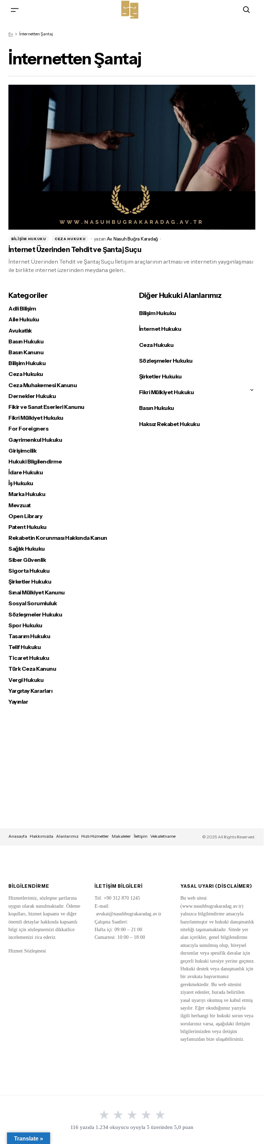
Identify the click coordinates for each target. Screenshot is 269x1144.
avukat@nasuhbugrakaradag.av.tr (128, 913)
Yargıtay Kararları (30, 691)
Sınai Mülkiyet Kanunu (36, 592)
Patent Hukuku (27, 527)
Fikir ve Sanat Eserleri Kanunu (46, 407)
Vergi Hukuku (25, 680)
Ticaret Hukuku (28, 658)
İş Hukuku (20, 483)
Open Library (25, 516)
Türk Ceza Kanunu (32, 668)
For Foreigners (28, 428)
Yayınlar (18, 701)
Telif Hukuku (24, 647)
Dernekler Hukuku (32, 396)
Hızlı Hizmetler (95, 836)
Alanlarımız (67, 836)
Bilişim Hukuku (28, 239)
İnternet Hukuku (160, 328)
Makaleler (121, 836)
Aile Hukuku (23, 319)
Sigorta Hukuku (28, 570)
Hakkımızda (41, 836)
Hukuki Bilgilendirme (35, 461)
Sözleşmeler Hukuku (35, 614)
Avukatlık (20, 330)
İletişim (140, 836)
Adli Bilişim (22, 308)
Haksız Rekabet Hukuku (169, 423)
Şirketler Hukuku (29, 581)
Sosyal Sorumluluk (32, 603)
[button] (14, 9)
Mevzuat (19, 505)
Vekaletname (162, 836)
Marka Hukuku (26, 494)
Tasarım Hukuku (29, 636)
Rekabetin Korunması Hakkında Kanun (57, 538)
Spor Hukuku (25, 625)
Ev (10, 33)
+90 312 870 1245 (122, 898)
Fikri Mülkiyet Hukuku (35, 417)
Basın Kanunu (25, 352)
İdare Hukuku (25, 472)
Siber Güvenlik (27, 560)
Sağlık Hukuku (26, 548)
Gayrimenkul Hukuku (35, 440)
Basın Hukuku (25, 341)
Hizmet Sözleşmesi (27, 951)
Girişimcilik (22, 450)
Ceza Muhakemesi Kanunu (42, 385)
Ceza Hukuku (70, 239)
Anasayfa (17, 836)
